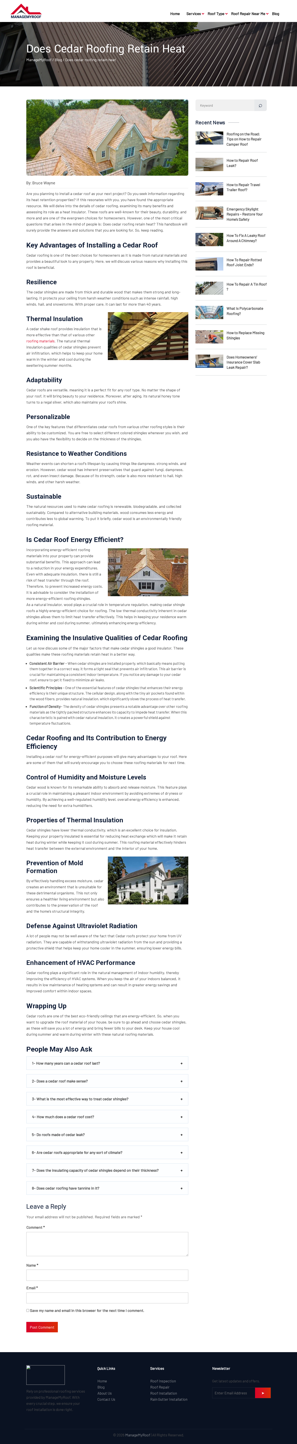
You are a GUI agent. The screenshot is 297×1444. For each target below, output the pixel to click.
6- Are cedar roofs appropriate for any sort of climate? (77, 1152)
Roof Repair (160, 1387)
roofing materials (40, 340)
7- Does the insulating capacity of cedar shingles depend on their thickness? (95, 1170)
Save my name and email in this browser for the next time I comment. (87, 1310)
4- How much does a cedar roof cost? (63, 1116)
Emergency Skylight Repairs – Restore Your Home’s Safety (245, 214)
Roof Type (216, 13)
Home (175, 13)
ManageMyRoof (39, 59)
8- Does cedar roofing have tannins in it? (65, 1188)
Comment (35, 1227)
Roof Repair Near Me (248, 13)
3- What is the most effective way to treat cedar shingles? (80, 1098)
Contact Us (106, 1399)
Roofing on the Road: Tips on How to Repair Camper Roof (244, 139)
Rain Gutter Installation (168, 1399)
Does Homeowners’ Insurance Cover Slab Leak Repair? (243, 362)
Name (32, 1265)
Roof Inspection (163, 1381)
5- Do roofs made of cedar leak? (58, 1134)
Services (194, 13)
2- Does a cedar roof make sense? (60, 1081)
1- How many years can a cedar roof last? (66, 1063)
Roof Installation (163, 1393)
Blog (275, 13)
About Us (104, 1393)
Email (32, 1287)
